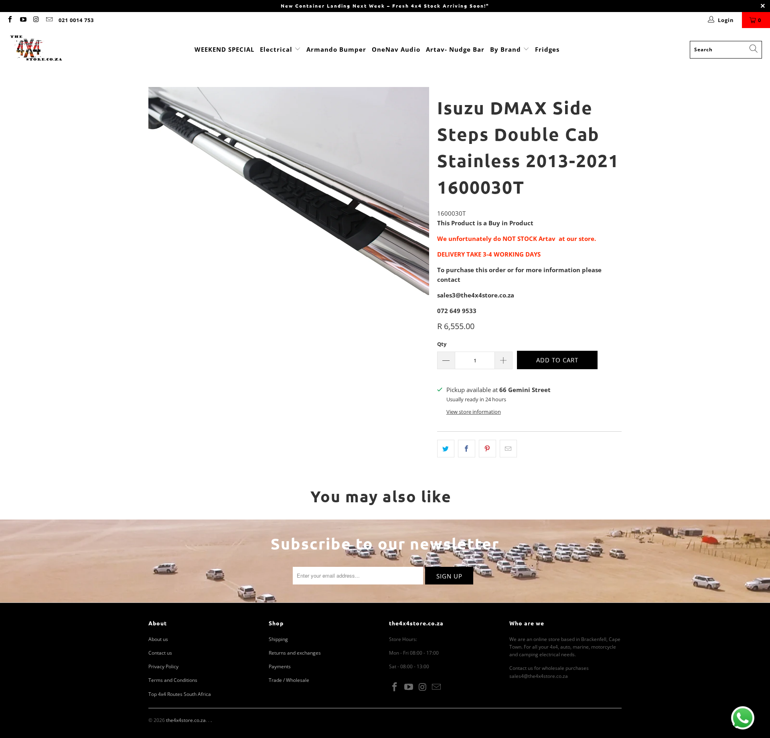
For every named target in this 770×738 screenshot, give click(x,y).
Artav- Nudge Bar (455, 49)
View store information (473, 411)
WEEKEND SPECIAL (224, 49)
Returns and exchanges (295, 652)
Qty (441, 344)
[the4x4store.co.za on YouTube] (22, 20)
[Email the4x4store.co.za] (48, 20)
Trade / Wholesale (289, 680)
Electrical (276, 49)
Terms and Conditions (172, 680)
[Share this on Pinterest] (487, 448)
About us (158, 639)
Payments (280, 666)
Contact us (160, 652)
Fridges (547, 49)
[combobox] (726, 50)
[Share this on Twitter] (445, 448)
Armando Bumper (336, 49)
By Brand (506, 49)
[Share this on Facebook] (466, 448)
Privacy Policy (163, 666)
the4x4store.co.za (186, 720)
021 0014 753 (76, 20)
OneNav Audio (396, 49)
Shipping (278, 639)
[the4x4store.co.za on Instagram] (35, 20)
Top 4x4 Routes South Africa (179, 694)
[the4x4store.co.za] (36, 49)
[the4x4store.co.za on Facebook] (9, 20)
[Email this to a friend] (508, 448)
